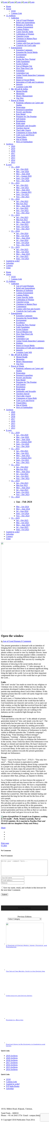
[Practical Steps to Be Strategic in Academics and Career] (25, 1042)
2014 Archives (12, 1069)
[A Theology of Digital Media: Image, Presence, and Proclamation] (25, 944)
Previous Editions (25, 917)
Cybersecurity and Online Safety (19, 995)
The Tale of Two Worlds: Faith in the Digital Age (25, 971)
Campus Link (11, 1082)
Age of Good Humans (12, 641)
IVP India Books (12, 1086)
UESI (8, 1079)
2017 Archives (12, 1062)
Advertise (10, 1088)
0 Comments (26, 641)
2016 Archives (12, 1065)
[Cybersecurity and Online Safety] (25, 994)
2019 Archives (12, 1056)
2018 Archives (12, 1060)
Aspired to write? (13, 1084)
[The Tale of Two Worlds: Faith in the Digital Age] (25, 969)
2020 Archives (12, 1058)
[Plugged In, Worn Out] (25, 1018)
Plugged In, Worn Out (14, 1020)
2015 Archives (12, 1067)
